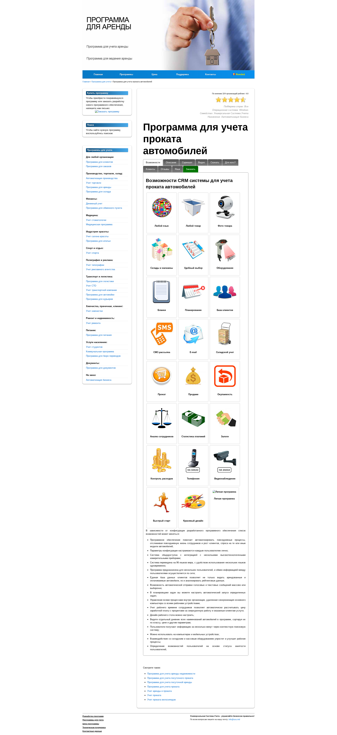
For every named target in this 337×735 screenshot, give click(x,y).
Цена (154, 74)
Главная (98, 74)
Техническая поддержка (94, 727)
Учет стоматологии (96, 220)
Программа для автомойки (100, 294)
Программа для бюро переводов (103, 356)
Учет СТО (91, 285)
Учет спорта (92, 253)
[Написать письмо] (107, 111)
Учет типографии (95, 265)
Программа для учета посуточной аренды (169, 682)
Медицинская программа (99, 224)
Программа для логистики (100, 281)
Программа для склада (98, 191)
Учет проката (154, 695)
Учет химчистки (94, 311)
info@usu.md (234, 719)
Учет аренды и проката (159, 691)
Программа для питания (99, 335)
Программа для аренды (98, 187)
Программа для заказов (98, 166)
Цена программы (90, 724)
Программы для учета (93, 720)
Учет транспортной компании (101, 290)
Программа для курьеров (99, 299)
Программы (126, 74)
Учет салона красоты (97, 236)
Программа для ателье (98, 241)
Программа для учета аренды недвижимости (171, 673)
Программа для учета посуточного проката (170, 678)
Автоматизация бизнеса (98, 380)
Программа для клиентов (99, 162)
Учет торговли (93, 183)
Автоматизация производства (101, 178)
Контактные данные (92, 731)
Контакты (210, 74)
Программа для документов (101, 368)
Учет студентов (94, 347)
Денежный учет (94, 203)
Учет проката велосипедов (161, 699)
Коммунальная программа (100, 351)
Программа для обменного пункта (104, 208)
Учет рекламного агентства (100, 269)
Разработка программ (93, 716)
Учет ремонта (93, 323)
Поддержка (182, 74)
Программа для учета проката (163, 686)
